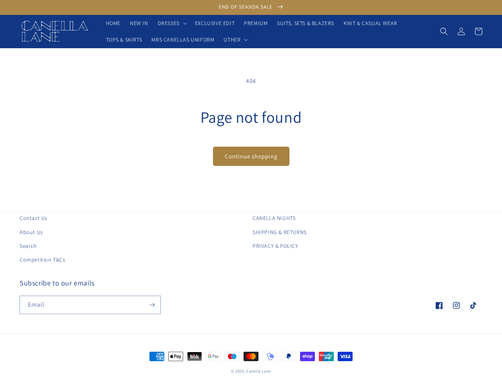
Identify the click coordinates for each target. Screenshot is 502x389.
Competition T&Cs (42, 259)
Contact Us (33, 218)
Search (28, 245)
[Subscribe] (151, 305)
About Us (31, 232)
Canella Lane (258, 371)
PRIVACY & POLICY (275, 245)
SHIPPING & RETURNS (280, 232)
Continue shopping (251, 156)
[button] (171, 23)
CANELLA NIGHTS (274, 218)
